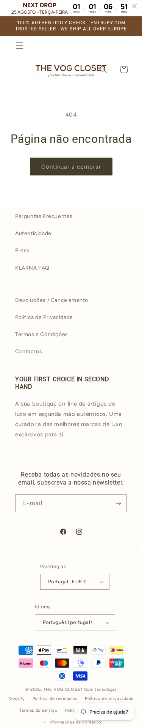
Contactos (28, 351)
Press (22, 250)
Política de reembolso (55, 698)
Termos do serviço (38, 710)
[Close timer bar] (134, 6)
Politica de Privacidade (44, 317)
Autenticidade (33, 233)
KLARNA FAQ (32, 268)
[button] (19, 45)
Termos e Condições (41, 334)
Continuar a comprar (71, 166)
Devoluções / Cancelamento (51, 300)
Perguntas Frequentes (44, 216)
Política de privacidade (109, 698)
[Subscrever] (118, 503)
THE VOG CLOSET (63, 689)
